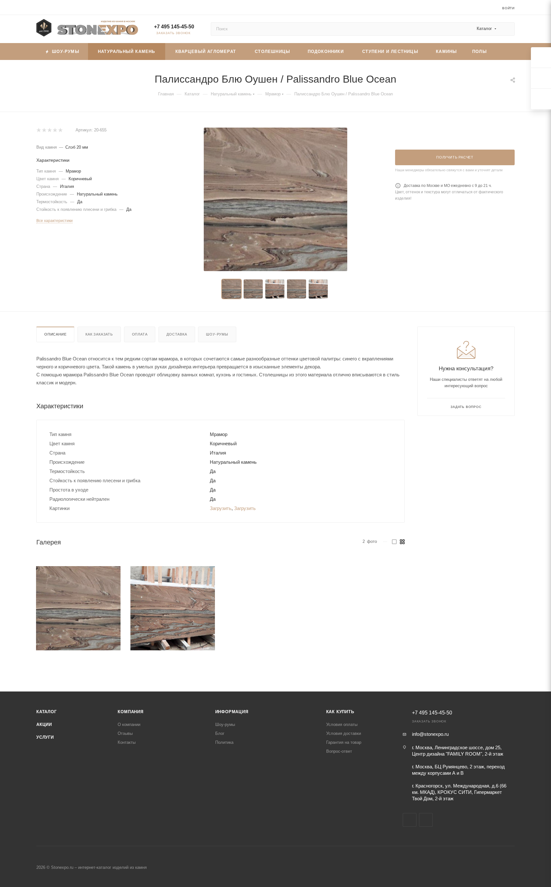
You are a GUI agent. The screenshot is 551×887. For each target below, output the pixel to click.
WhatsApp (426, 820)
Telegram (409, 820)
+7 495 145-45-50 (174, 26)
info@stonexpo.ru (430, 734)
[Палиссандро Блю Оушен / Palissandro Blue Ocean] (78, 608)
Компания (130, 711)
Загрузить (220, 508)
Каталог (46, 711)
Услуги (45, 737)
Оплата (140, 334)
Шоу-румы (217, 334)
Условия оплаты (341, 724)
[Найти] (507, 29)
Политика (224, 742)
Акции (44, 724)
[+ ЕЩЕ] (504, 51)
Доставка (176, 334)
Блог (219, 733)
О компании (129, 724)
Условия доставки (343, 733)
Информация (231, 711)
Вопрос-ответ (339, 751)
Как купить (340, 711)
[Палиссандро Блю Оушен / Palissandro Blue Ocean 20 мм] (275, 199)
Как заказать (99, 334)
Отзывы (125, 733)
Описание (55, 334)
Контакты (127, 742)
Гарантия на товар (343, 742)
